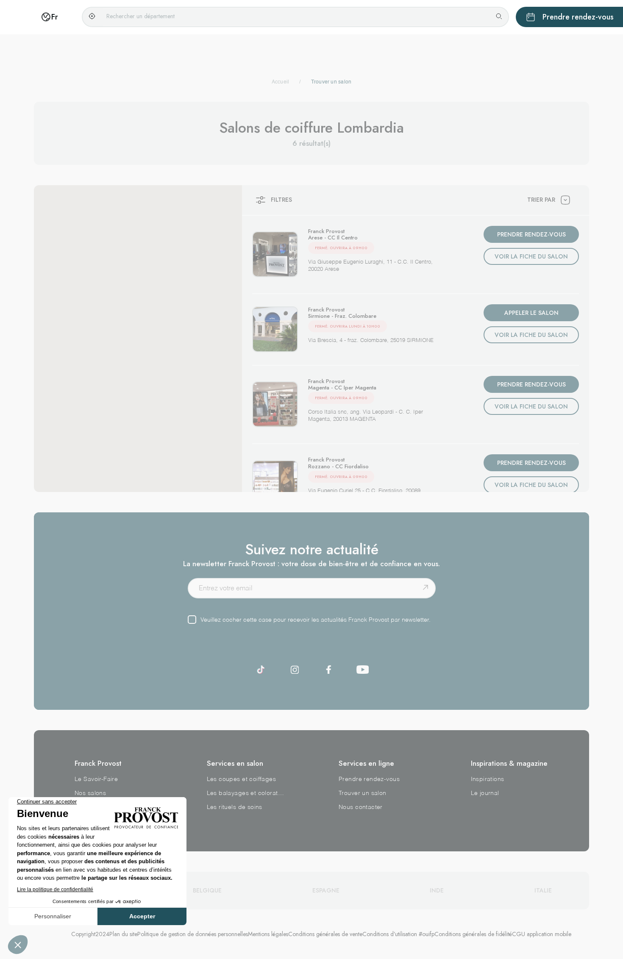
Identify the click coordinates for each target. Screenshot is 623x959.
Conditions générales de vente (325, 934)
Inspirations (487, 779)
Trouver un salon (363, 793)
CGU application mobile (541, 934)
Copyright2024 (90, 934)
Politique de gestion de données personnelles (192, 934)
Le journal (485, 793)
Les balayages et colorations (246, 793)
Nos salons (90, 793)
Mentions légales (268, 934)
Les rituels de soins (234, 807)
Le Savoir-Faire (96, 779)
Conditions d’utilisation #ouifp (398, 934)
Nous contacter (361, 807)
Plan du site (123, 934)
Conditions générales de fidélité (473, 934)
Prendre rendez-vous (369, 779)
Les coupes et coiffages (241, 779)
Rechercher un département (140, 16)
